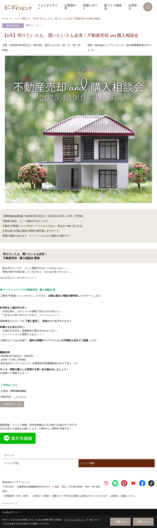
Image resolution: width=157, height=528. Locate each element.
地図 (56, 486)
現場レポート (90, 7)
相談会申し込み (13, 404)
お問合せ (132, 7)
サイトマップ (11, 503)
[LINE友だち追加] (18, 438)
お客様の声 (70, 7)
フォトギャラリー (48, 7)
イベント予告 (11, 463)
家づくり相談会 (113, 7)
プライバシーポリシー (74, 519)
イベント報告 (87, 463)
